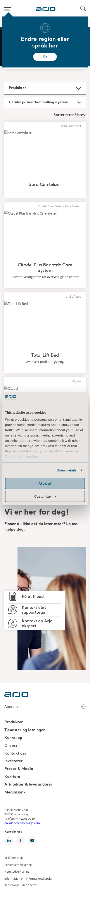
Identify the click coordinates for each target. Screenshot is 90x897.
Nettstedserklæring (16, 871)
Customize (42, 496)
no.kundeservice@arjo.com (22, 823)
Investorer (13, 761)
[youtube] (32, 840)
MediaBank (15, 792)
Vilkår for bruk (13, 857)
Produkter (13, 722)
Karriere (12, 777)
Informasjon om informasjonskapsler (28, 878)
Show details (66, 470)
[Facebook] (20, 840)
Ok (45, 56)
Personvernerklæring (18, 864)
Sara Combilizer (45, 184)
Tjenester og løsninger (24, 730)
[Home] (45, 9)
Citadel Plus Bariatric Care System (45, 268)
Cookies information (21, 456)
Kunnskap (13, 738)
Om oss (10, 746)
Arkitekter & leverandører (28, 785)
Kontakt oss (15, 753)
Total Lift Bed (45, 355)
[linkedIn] (8, 840)
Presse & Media (18, 769)
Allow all (45, 483)
